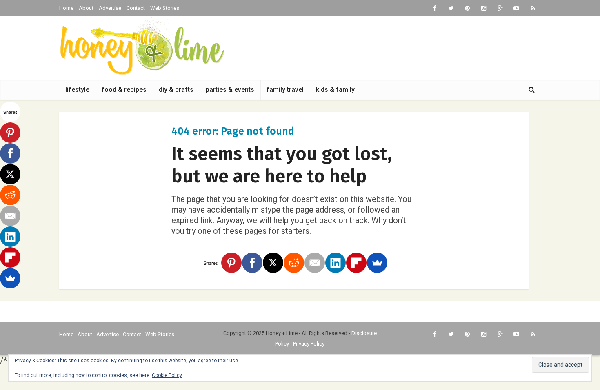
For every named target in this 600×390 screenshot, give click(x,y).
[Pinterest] (231, 263)
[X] (273, 263)
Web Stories (164, 8)
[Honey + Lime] (141, 45)
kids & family (335, 89)
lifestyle (77, 89)
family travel (285, 89)
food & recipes (124, 89)
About (86, 8)
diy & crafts (176, 89)
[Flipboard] (356, 263)
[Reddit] (294, 263)
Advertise (110, 8)
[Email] (314, 263)
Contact (136, 8)
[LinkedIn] (335, 263)
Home (66, 8)
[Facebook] (252, 263)
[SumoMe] (377, 263)
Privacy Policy (308, 344)
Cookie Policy (167, 375)
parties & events (230, 89)
